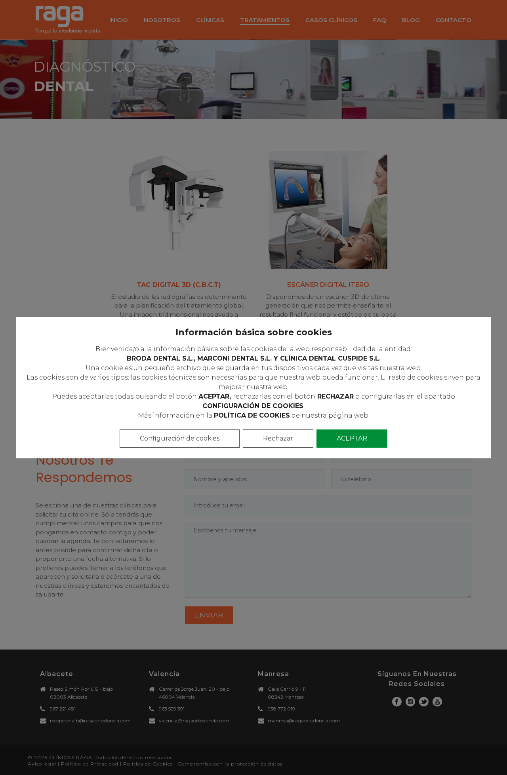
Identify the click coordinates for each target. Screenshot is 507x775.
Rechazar (278, 438)
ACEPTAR (352, 438)
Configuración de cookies (179, 438)
